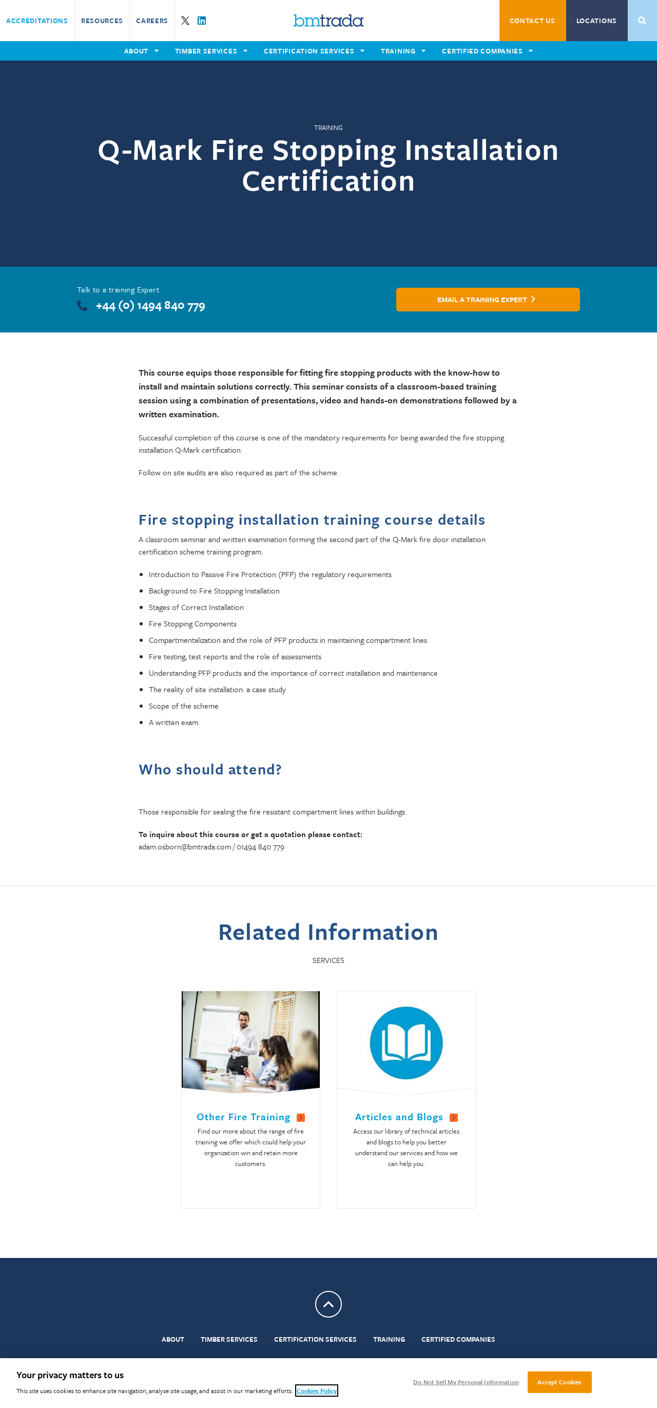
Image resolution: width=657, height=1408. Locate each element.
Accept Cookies (559, 1381)
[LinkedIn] (202, 20)
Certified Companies (458, 1339)
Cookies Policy (317, 1390)
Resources (102, 20)
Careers (152, 20)
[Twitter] (185, 20)
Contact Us (532, 20)
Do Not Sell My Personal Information (466, 1381)
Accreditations (37, 20)
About (173, 1339)
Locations (596, 20)
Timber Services (229, 1339)
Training (389, 1339)
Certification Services (315, 1339)
